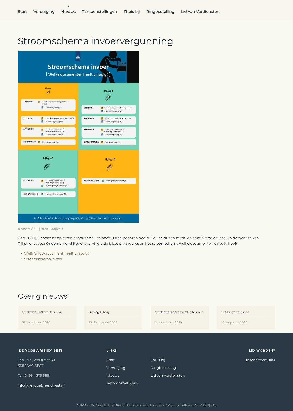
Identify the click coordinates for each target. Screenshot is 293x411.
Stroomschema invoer (43, 259)
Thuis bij (132, 11)
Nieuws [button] (68, 11)
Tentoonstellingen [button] (99, 11)
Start (22, 11)
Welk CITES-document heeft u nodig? (57, 253)
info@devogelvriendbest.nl (41, 385)
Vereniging (115, 368)
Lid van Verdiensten (200, 11)
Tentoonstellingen (122, 383)
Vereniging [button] (44, 11)
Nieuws (112, 375)
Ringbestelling (160, 11)
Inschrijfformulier (260, 360)
